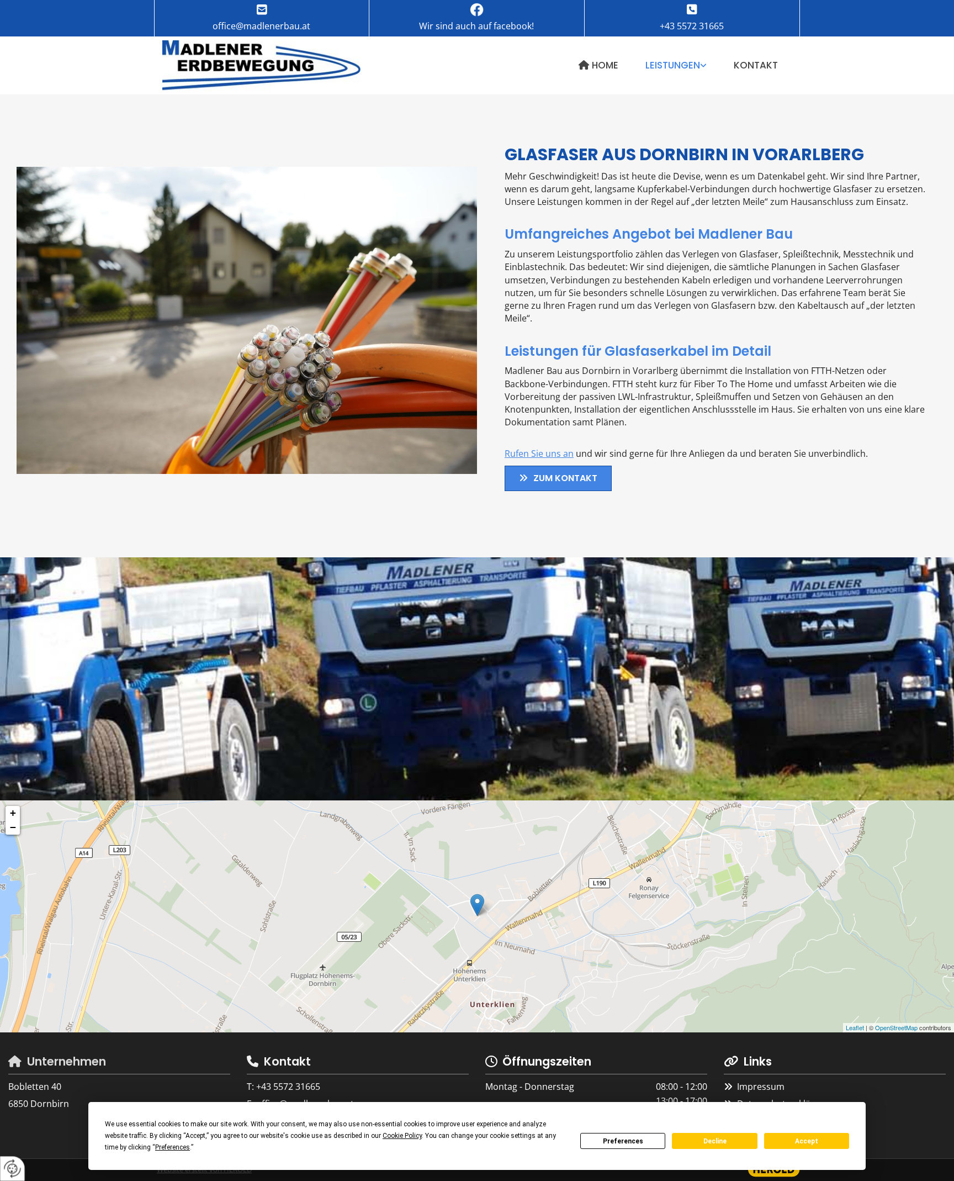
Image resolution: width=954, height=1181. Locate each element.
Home (605, 65)
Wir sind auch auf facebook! (476, 26)
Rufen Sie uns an (539, 453)
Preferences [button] (172, 1147)
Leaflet (855, 1027)
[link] (676, 65)
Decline (715, 1141)
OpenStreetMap (896, 1027)
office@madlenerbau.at (261, 26)
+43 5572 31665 (692, 26)
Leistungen (672, 65)
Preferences (623, 1141)
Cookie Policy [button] (402, 1136)
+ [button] (13, 813)
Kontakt (756, 65)
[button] (558, 478)
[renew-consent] (12, 1168)
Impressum (761, 1086)
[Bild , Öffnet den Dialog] (247, 320)
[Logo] (261, 66)
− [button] (13, 827)
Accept (806, 1141)
